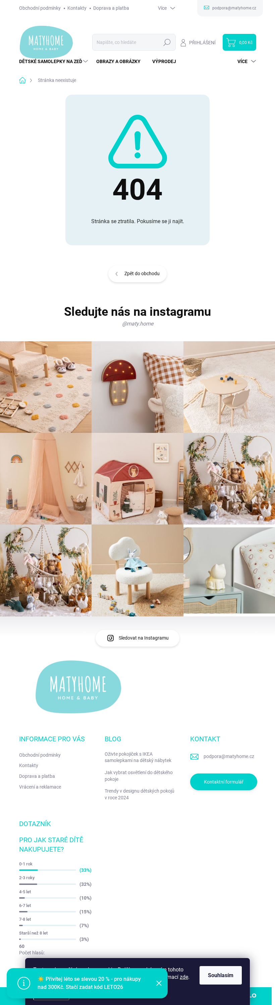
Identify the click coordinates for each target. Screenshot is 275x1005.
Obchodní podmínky (40, 8)
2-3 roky (27, 877)
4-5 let (25, 891)
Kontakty (77, 8)
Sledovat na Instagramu (144, 638)
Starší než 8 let (33, 933)
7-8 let (25, 919)
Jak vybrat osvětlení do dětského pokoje (139, 776)
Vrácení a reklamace (40, 787)
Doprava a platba (111, 8)
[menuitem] (54, 61)
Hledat (167, 42)
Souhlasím (220, 975)
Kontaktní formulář (223, 782)
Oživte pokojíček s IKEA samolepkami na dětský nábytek (138, 757)
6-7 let (25, 905)
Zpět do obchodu (142, 273)
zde (184, 977)
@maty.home (137, 323)
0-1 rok (26, 863)
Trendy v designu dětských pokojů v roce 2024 (139, 794)
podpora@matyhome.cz (229, 756)
